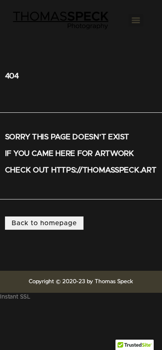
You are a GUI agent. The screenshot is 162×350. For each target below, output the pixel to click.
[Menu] (135, 20)
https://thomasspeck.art (104, 170)
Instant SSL (15, 297)
